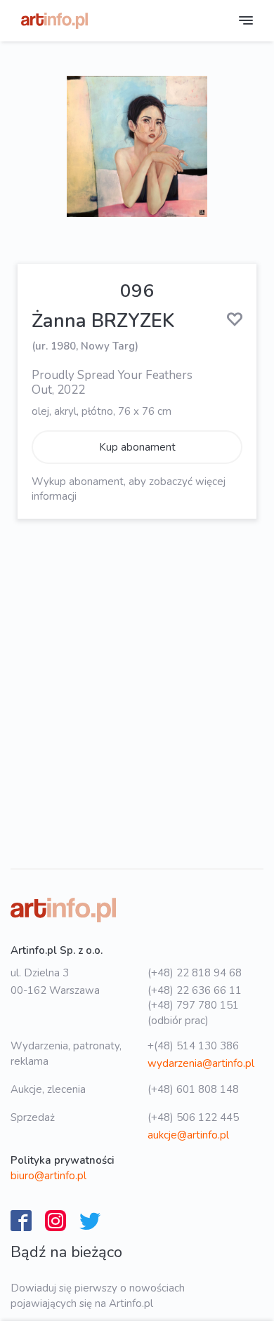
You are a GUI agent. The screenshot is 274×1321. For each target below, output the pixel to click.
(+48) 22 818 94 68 (195, 973)
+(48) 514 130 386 (193, 1046)
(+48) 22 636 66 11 (195, 990)
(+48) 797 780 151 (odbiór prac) (193, 1012)
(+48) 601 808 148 (193, 1089)
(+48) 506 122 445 (193, 1117)
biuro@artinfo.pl (48, 1176)
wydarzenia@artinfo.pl (201, 1063)
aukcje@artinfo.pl (188, 1135)
